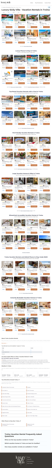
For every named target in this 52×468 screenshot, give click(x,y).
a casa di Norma (18, 161)
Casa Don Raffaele (43, 270)
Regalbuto (30, 81)
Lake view (11, 358)
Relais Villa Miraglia (43, 228)
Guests (14, 12)
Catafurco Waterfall (30, 396)
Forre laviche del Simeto (6, 399)
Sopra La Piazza (5, 79)
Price (8, 12)
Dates (4, 12)
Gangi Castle (29, 412)
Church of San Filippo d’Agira (32, 415)
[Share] (49, 7)
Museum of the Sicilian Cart (32, 409)
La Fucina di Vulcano (43, 79)
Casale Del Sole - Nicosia (31, 38)
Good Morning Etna (43, 244)
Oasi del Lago (29, 228)
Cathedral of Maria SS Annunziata (8, 387)
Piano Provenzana (30, 390)
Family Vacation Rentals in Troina (26, 210)
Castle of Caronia (30, 403)
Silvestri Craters (5, 403)
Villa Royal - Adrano (5, 23)
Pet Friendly (6, 358)
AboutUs (29, 459)
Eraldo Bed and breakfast (19, 203)
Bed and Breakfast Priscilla (32, 270)
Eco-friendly (16, 358)
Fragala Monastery (5, 412)
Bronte (43, 81)
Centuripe (18, 81)
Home (28, 457)
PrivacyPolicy (30, 461)
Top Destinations (39, 2)
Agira (5, 81)
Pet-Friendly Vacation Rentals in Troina (25, 169)
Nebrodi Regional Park (6, 396)
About (31, 2)
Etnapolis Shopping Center (32, 393)
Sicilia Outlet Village (5, 393)
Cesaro (18, 205)
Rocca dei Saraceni (30, 79)
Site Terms (29, 463)
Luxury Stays (47, 2)
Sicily (3, 25)
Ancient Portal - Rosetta (6, 285)
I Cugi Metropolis (18, 244)
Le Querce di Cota (30, 104)
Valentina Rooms (30, 186)
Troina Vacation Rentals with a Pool (28, 128)
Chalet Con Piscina (30, 161)
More (18, 12)
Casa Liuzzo (42, 104)
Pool (2, 358)
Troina (30, 106)
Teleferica (41, 120)
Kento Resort (17, 104)
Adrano (5, 25)
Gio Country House (18, 23)
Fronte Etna (29, 202)
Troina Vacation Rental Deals (28, 293)
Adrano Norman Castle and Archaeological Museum (11, 406)
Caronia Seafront (5, 409)
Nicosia (18, 25)
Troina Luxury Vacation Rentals (16, 87)
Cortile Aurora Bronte (6, 202)
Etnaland (28, 387)
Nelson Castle (4, 415)
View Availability (9, 42)
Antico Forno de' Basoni (31, 399)
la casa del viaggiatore (6, 244)
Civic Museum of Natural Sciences (33, 406)
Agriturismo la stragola (31, 244)
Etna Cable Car (5, 390)
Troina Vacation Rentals (28, 46)
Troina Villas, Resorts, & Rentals (33, 87)
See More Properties (26, 252)
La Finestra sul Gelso (18, 270)
